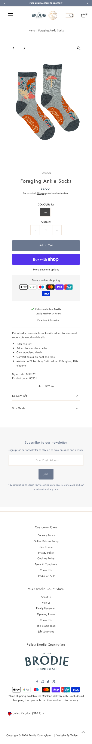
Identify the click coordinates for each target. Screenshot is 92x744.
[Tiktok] (48, 682)
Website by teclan (67, 735)
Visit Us (46, 603)
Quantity (46, 222)
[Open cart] (83, 15)
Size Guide (18, 408)
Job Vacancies (46, 631)
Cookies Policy (46, 558)
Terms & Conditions (46, 564)
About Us (46, 597)
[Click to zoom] (78, 48)
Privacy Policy (46, 553)
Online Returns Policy (46, 541)
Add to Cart (46, 245)
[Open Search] (69, 15)
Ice (45, 212)
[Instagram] (42, 682)
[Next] (24, 48)
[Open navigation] (10, 15)
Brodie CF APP (46, 576)
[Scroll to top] (83, 732)
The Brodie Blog (46, 626)
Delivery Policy (46, 535)
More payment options (46, 269)
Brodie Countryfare (39, 735)
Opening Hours (46, 614)
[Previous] (13, 48)
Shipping (41, 193)
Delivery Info (19, 396)
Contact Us (46, 570)
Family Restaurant (46, 608)
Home (32, 30)
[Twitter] (54, 682)
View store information (48, 320)
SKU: (40, 386)
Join (46, 474)
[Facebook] (37, 682)
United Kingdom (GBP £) (27, 713)
